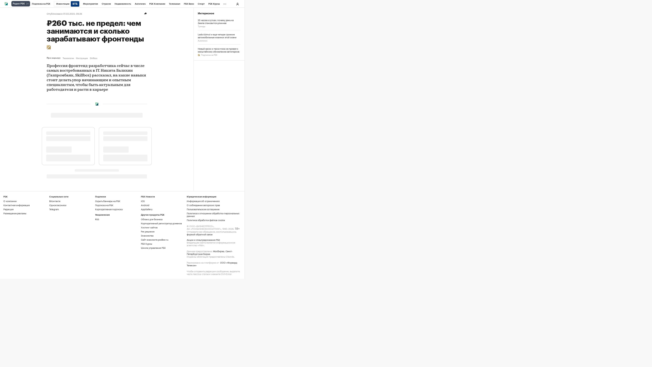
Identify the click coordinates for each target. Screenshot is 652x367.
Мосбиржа (218, 251)
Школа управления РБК (153, 247)
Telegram (54, 209)
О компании (10, 201)
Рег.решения (148, 231)
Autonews (202, 40)
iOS (143, 201)
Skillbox (93, 58)
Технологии (68, 58)
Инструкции (82, 58)
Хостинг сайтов (149, 227)
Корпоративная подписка (109, 209)
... (224, 3)
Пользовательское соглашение (203, 209)
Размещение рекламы (14, 213)
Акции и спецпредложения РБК (203, 239)
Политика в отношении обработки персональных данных (213, 214)
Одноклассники (57, 205)
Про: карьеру (54, 58)
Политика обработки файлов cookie (206, 220)
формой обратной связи (200, 234)
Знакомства (147, 235)
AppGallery (146, 209)
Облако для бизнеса (151, 219)
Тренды (201, 26)
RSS (97, 219)
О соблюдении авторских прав (203, 205)
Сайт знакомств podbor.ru (154, 239)
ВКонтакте (54, 201)
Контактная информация (16, 205)
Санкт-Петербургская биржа (210, 252)
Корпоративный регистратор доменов (161, 223)
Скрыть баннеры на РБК (107, 201)
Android (145, 205)
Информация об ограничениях (203, 201)
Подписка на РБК (209, 54)
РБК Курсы (146, 243)
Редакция (8, 209)
